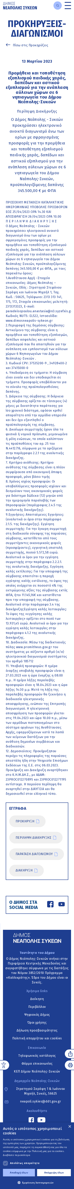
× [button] (69, 1126)
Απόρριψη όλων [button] (54, 1172)
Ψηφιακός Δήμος (37, 1015)
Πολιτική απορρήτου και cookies (37, 1038)
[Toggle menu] (68, 5)
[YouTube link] (61, 905)
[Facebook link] (50, 904)
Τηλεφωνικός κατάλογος (37, 1056)
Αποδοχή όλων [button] (19, 1172)
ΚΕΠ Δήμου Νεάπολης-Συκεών (37, 1071)
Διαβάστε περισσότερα (16, 1155)
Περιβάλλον (37, 1007)
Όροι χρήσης (37, 1022)
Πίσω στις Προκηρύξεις (30, 45)
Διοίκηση (37, 999)
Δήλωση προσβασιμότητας (37, 1030)
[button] (37, 1182)
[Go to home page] (20, 5)
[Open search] (57, 5)
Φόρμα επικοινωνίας (37, 1063)
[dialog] (37, 1155)
